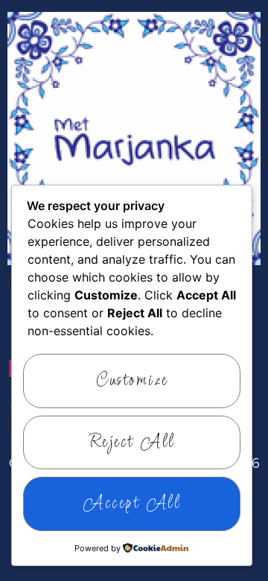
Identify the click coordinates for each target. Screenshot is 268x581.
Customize (131, 380)
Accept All (131, 503)
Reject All (132, 442)
